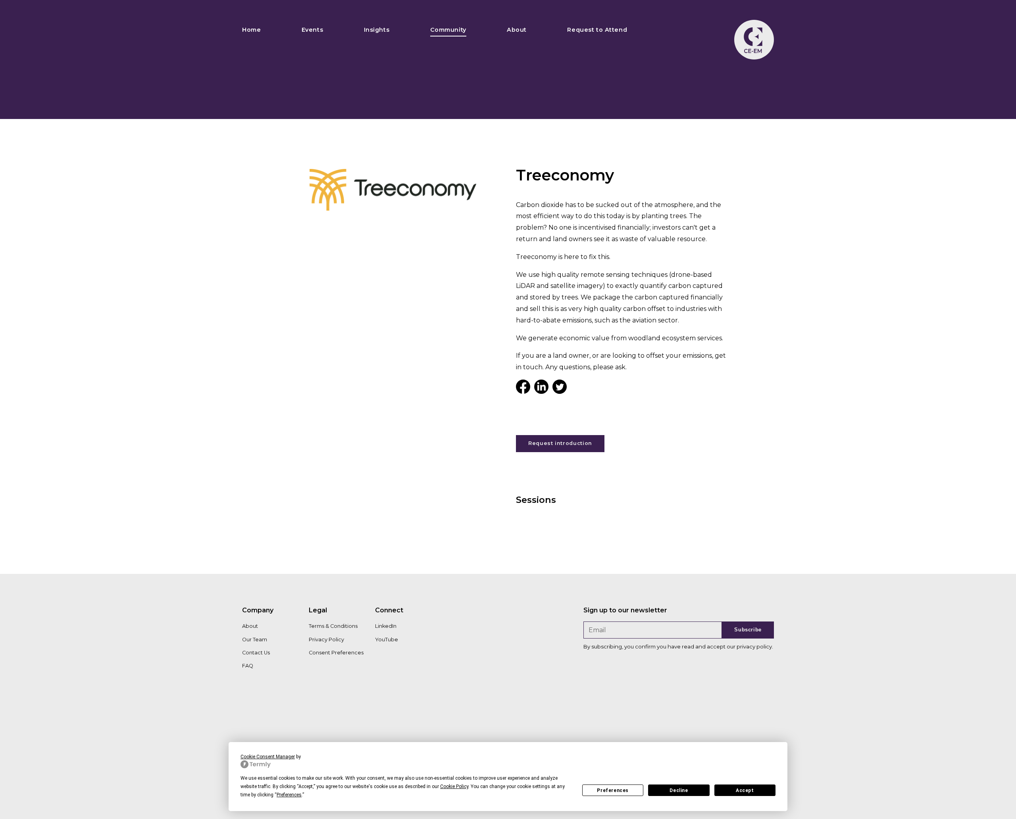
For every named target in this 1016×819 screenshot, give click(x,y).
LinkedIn (385, 626)
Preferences (613, 790)
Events (312, 29)
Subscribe (748, 630)
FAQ (247, 666)
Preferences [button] (289, 795)
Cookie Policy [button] (454, 786)
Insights (377, 29)
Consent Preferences (336, 653)
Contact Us (256, 653)
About (517, 29)
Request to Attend (597, 29)
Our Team (254, 640)
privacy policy (754, 646)
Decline (679, 790)
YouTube (386, 640)
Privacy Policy (326, 640)
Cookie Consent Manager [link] (268, 757)
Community (448, 29)
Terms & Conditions (333, 626)
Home (251, 29)
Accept (745, 790)
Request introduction (560, 443)
